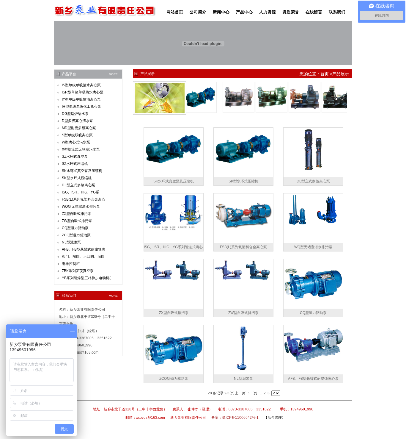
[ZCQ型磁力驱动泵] (173, 373)
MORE (113, 74)
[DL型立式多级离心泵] (313, 169)
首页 (324, 73)
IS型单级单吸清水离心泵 (81, 85)
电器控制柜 (71, 264)
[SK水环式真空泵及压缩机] (173, 169)
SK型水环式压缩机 (77, 178)
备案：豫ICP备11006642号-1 (235, 417)
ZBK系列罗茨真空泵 (78, 271)
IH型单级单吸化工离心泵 (81, 106)
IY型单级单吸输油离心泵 (81, 99)
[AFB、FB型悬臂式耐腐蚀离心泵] (313, 363)
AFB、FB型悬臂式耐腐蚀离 (83, 249)
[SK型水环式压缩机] (243, 169)
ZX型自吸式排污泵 (76, 214)
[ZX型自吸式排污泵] (173, 280)
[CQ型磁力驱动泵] (313, 307)
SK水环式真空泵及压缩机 (82, 171)
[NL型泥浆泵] (243, 373)
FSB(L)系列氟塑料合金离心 (83, 199)
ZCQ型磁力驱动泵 (76, 235)
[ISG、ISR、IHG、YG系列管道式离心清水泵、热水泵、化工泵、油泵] (173, 230)
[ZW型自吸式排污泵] (243, 280)
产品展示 (340, 73)
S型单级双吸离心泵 (77, 135)
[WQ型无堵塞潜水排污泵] (313, 226)
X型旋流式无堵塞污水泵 (81, 149)
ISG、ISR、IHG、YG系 (80, 192)
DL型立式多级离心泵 (78, 185)
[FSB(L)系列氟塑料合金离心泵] (243, 234)
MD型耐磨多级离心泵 (79, 128)
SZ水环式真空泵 (75, 156)
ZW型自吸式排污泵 (77, 221)
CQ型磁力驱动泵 (75, 228)
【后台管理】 (274, 417)
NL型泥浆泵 (71, 242)
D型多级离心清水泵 (77, 121)
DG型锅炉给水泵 (75, 114)
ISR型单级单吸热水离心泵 (82, 92)
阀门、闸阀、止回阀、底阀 (83, 256)
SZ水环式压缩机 (75, 164)
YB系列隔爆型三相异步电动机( (86, 278)
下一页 (251, 393)
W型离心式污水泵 (76, 142)
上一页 (240, 393)
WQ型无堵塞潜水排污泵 (81, 206)
